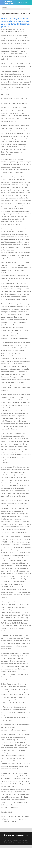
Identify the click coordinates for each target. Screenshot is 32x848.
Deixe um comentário (12, 31)
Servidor (22, 31)
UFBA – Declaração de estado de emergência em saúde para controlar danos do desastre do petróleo (16, 22)
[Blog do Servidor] (22, 2)
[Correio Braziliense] (9, 2)
